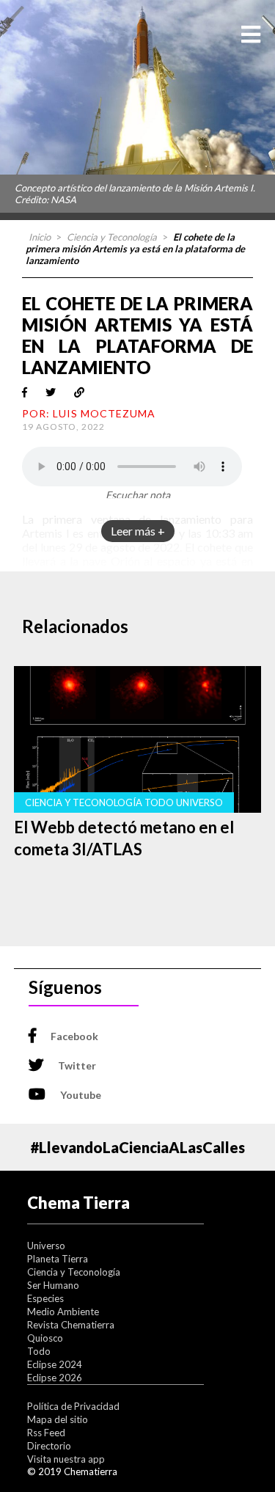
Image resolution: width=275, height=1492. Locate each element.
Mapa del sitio (57, 1419)
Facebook (74, 1036)
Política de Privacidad (73, 1406)
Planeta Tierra (57, 1259)
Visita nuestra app (66, 1459)
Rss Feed (46, 1432)
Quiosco (45, 1338)
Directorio (49, 1446)
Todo (39, 1351)
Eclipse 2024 (54, 1364)
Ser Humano (53, 1285)
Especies (45, 1298)
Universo (46, 1245)
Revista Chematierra (70, 1325)
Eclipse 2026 (54, 1377)
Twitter (77, 1065)
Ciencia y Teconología (112, 237)
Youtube (80, 1095)
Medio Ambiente (63, 1311)
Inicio (40, 237)
